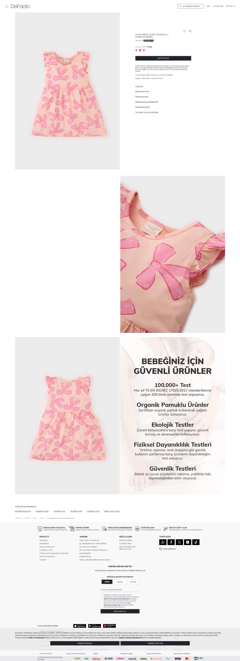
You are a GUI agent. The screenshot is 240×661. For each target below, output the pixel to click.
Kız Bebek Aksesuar (23, 511)
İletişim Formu (125, 544)
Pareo (95, 654)
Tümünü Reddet (84, 643)
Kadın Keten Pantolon (75, 654)
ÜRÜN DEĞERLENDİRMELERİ (146, 102)
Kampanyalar (85, 557)
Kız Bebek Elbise (126, 654)
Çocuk (133, 582)
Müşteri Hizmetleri (127, 547)
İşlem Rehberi (84, 553)
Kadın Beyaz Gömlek (182, 654)
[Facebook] (171, 542)
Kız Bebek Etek (59, 511)
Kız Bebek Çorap (42, 511)
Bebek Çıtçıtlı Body (112, 511)
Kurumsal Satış (46, 550)
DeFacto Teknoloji (47, 557)
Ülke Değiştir (169, 549)
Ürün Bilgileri (141, 97)
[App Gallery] (109, 626)
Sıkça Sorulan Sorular (89, 540)
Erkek (120, 582)
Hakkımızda (44, 544)
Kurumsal (44, 540)
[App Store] (79, 626)
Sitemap (43, 560)
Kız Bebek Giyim (76, 511)
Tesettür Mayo (46, 654)
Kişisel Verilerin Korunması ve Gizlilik (95, 560)
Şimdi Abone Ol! (120, 611)
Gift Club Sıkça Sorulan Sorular (93, 550)
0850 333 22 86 (125, 549)
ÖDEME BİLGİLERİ (142, 107)
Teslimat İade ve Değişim (146, 112)
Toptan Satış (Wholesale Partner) (54, 553)
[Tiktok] (196, 542)
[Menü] (6, 6)
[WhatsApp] (162, 542)
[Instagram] (187, 542)
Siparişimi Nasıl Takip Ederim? (93, 544)
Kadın (107, 582)
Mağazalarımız (125, 540)
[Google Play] (94, 626)
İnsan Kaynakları (47, 547)
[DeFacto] (20, 6)
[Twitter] (179, 542)
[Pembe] (136, 50)
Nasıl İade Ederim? (89, 547)
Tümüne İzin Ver (155, 643)
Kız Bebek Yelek (93, 511)
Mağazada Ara (142, 92)
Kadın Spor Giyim (154, 654)
